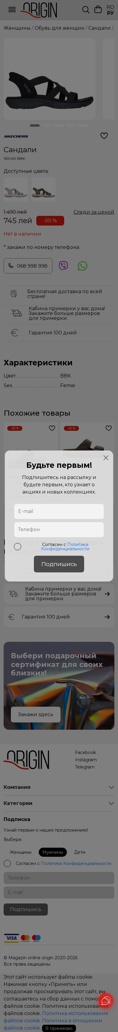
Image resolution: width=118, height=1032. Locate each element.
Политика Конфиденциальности (65, 546)
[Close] (106, 458)
